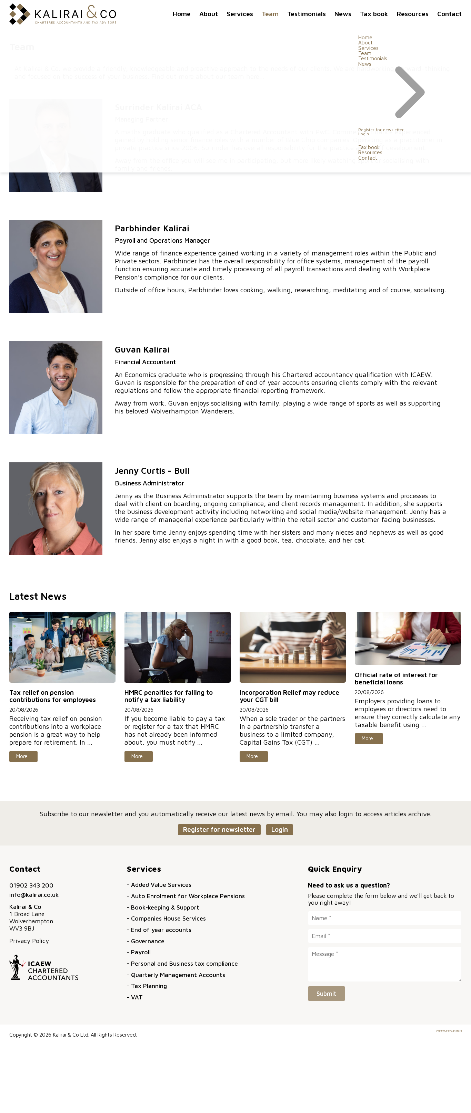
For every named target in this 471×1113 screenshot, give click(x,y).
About (208, 14)
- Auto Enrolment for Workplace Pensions (186, 896)
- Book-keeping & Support (163, 907)
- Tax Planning (147, 985)
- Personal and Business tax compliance (182, 963)
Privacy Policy (29, 940)
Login (363, 133)
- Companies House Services (166, 918)
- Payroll (139, 952)
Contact (449, 14)
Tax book (374, 14)
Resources (413, 14)
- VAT (135, 997)
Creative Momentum (449, 1031)
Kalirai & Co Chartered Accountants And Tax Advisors (62, 14)
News (342, 14)
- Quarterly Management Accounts (176, 974)
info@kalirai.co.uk (34, 894)
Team (270, 14)
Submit (327, 993)
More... (23, 756)
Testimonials (306, 14)
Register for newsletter (381, 129)
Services (240, 14)
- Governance (145, 941)
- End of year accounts (159, 929)
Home (182, 14)
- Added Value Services (159, 884)
